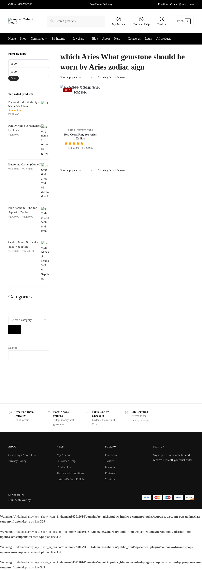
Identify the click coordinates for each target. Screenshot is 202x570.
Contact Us (64, 467)
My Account (119, 24)
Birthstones (85, 130)
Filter (13, 78)
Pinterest (110, 473)
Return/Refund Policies (71, 479)
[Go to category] (14, 329)
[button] (74, 143)
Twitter (109, 461)
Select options (80, 156)
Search (12, 347)
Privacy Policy (17, 461)
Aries (71, 130)
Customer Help (141, 24)
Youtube (110, 479)
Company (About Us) (22, 455)
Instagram (111, 467)
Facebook (111, 455)
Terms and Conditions (70, 473)
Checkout (162, 24)
